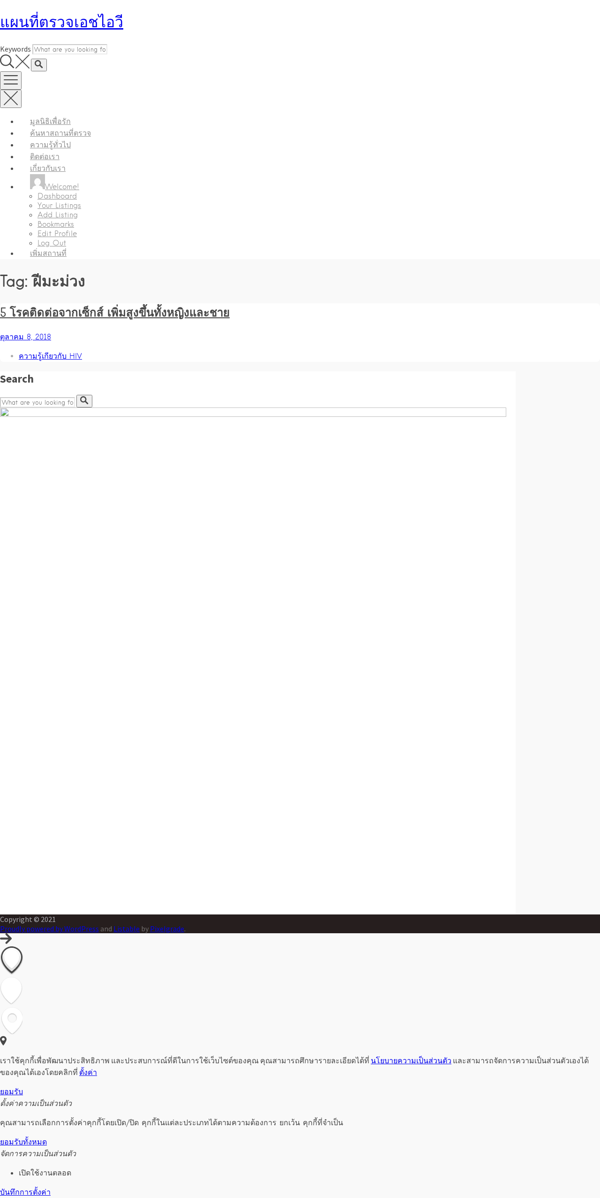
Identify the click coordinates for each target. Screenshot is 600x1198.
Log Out (52, 242)
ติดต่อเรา (45, 156)
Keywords (15, 49)
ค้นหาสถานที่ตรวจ (60, 133)
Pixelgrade (167, 928)
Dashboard (57, 196)
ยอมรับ (11, 1091)
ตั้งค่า (88, 1072)
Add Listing (58, 214)
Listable (126, 928)
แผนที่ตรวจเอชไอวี (61, 22)
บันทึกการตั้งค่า (25, 1192)
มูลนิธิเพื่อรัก (50, 121)
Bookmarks (56, 224)
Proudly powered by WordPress (49, 928)
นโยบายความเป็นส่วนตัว (411, 1060)
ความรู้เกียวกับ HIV (50, 356)
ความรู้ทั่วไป (50, 144)
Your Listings (59, 205)
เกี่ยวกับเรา (48, 168)
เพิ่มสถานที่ (48, 253)
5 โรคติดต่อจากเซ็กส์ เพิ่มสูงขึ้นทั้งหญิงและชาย (115, 312)
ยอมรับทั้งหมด (23, 1141)
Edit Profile (57, 233)
